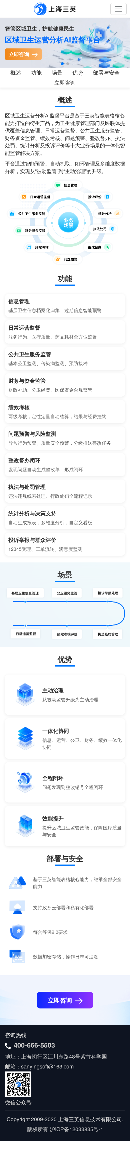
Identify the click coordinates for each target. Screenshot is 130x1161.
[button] (62, 63)
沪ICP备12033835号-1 (75, 1129)
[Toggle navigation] (118, 9)
